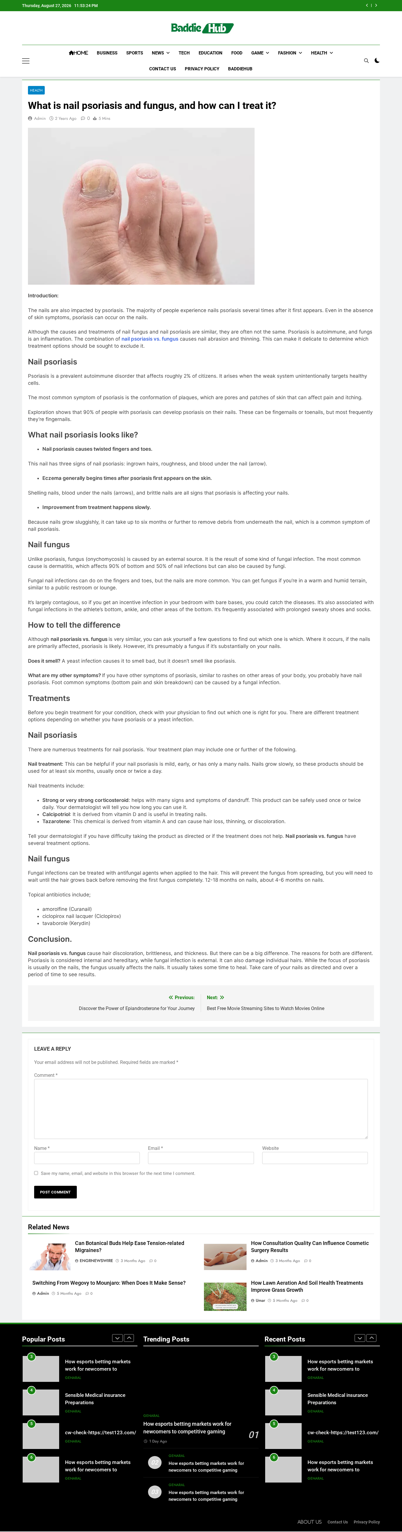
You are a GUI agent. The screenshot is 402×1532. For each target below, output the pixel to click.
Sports (134, 53)
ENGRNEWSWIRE (96, 1261)
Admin (40, 118)
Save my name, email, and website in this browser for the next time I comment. (118, 1173)
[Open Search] (366, 60)
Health (319, 53)
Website (270, 1148)
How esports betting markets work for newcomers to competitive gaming (98, 1369)
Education (210, 53)
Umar (260, 1300)
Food (236, 53)
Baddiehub (240, 69)
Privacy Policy (202, 69)
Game (257, 53)
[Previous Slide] (367, 5)
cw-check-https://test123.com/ (100, 1432)
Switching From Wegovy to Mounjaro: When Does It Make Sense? (109, 1283)
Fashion (287, 53)
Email (155, 1148)
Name (42, 1148)
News (158, 53)
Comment (46, 1075)
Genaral (73, 1377)
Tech (184, 53)
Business (107, 53)
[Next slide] (376, 5)
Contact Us (162, 69)
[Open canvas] (25, 60)
